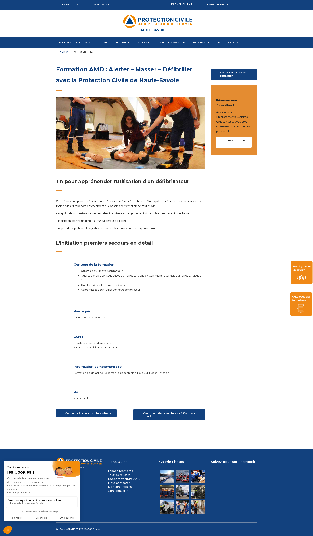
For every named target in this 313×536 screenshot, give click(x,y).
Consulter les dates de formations (88, 413)
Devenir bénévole (171, 42)
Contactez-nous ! (235, 142)
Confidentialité (118, 490)
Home (64, 51)
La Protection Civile (73, 42)
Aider (103, 42)
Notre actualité (206, 42)
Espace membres (120, 471)
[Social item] (239, 4)
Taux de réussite (119, 475)
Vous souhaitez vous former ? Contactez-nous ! (170, 414)
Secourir (122, 42)
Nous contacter (119, 483)
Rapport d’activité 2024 (124, 479)
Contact (235, 42)
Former (143, 42)
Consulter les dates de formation (235, 74)
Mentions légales (120, 486)
